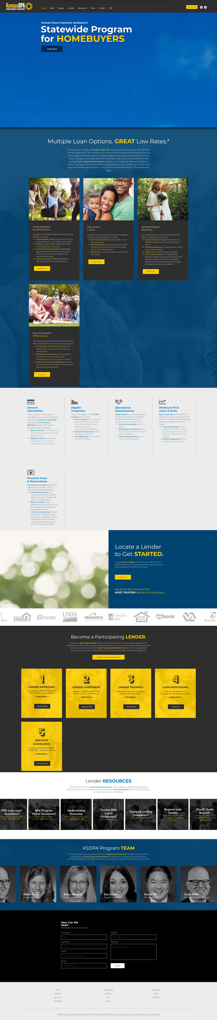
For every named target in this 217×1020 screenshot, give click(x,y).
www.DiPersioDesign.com (108, 1014)
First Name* (66, 933)
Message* (115, 942)
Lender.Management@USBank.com (111, 648)
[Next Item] (211, 814)
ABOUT (58, 993)
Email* (63, 951)
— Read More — (41, 696)
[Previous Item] (5, 814)
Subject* (114, 933)
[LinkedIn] (201, 7)
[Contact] (205, 7)
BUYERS (57, 997)
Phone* (64, 961)
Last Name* (66, 942)
